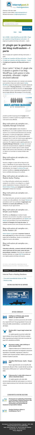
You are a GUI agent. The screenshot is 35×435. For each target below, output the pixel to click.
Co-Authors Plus (21, 168)
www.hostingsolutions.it (21, 12)
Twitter (14, 270)
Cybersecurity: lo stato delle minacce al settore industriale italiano (20, 376)
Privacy (14, 430)
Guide (20, 32)
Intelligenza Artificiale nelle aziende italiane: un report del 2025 (19, 316)
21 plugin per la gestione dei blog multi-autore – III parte (17, 58)
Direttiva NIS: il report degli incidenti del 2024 (20, 331)
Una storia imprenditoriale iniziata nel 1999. (15, 278)
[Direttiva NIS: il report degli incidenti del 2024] (6, 332)
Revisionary (28, 200)
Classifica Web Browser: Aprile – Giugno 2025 (20, 361)
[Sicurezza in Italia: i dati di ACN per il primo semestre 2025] (6, 346)
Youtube (21, 270)
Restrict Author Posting (9, 187)
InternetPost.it (17, 5)
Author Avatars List (8, 233)
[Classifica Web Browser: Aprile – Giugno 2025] (6, 363)
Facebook (6, 270)
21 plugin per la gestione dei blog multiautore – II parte (17, 60)
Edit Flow (21, 254)
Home (15, 32)
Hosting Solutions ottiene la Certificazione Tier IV (17, 410)
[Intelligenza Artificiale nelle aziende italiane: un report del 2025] (6, 318)
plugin (22, 144)
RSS (28, 270)
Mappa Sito (19, 430)
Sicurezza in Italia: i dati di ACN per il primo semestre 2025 (19, 345)
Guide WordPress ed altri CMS (18, 37)
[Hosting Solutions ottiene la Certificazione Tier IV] (6, 411)
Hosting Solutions (17, 424)
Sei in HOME (6, 37)
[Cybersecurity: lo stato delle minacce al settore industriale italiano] (6, 377)
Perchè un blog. (8, 280)
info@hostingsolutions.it (20, 14)
